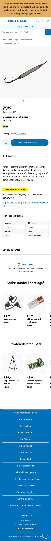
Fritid (10, 40)
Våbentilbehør (25, 40)
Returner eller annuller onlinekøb (25, 505)
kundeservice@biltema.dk (25, 524)
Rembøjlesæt (10, 319)
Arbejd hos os (25, 445)
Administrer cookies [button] (25, 485)
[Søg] (48, 32)
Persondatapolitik (25, 465)
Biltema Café (25, 425)
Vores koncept (25, 452)
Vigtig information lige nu (25, 412)
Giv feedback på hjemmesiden (25, 478)
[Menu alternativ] (4, 21)
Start (4, 40)
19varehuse (21, 133)
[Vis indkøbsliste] (42, 21)
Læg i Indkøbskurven (28, 142)
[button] (25, 26)
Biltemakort (25, 459)
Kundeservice (25, 419)
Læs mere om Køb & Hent (24, 272)
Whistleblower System (25, 472)
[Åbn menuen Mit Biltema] (37, 21)
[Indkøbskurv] (47, 21)
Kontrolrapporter (25, 498)
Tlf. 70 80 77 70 (25, 520)
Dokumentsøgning (25, 492)
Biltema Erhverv (25, 432)
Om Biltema (25, 439)
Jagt (16, 40)
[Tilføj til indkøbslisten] (5, 142)
